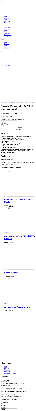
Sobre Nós (7, 33)
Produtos (6, 32)
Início (5, 30)
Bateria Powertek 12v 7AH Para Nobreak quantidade (15, 119)
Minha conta (7, 36)
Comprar (3, 123)
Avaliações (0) (20, 129)
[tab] (19, 129)
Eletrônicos (8, 102)
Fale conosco (7, 35)
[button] (18, 39)
